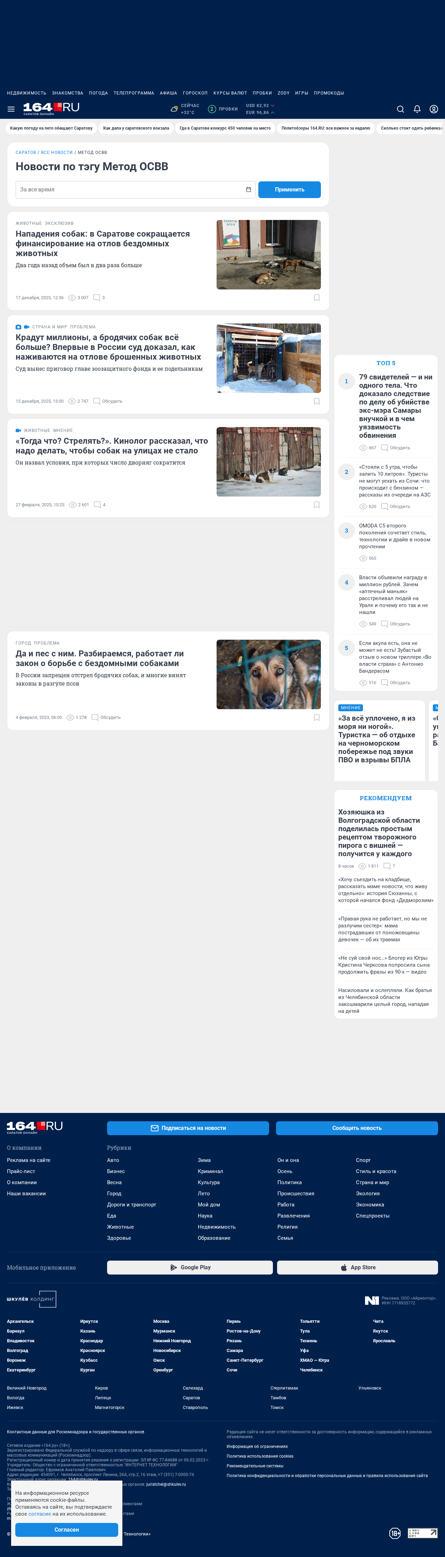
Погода (98, 93)
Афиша (168, 93)
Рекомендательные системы (255, 1466)
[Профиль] (434, 109)
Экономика (370, 1205)
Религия (287, 1227)
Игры (301, 93)
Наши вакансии (26, 1193)
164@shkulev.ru (83, 1479)
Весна (114, 1182)
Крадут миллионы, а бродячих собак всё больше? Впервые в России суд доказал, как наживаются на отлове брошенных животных (108, 347)
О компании (22, 1182)
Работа (285, 1205)
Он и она (288, 1160)
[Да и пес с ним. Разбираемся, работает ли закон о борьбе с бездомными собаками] (269, 674)
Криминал (210, 1171)
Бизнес (116, 1171)
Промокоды (329, 93)
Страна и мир (372, 1182)
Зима (204, 1160)
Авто (113, 1160)
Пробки (262, 93)
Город (114, 1193)
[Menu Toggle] (11, 109)
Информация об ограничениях (257, 1446)
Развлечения (293, 1216)
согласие (40, 1514)
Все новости (57, 152)
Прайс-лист (21, 1171)
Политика (289, 1182)
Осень (284, 1171)
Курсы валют (230, 93)
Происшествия (295, 1193)
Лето (204, 1193)
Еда (111, 1216)
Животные (120, 1227)
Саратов (26, 152)
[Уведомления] (417, 109)
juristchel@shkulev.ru (166, 1484)
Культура (209, 1182)
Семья (285, 1238)
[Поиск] (400, 109)
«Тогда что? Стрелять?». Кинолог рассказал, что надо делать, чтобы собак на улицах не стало (112, 446)
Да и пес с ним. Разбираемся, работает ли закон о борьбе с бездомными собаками (100, 658)
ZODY (284, 93)
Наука (205, 1216)
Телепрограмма (134, 93)
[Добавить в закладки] (317, 298)
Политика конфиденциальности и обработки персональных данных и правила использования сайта (327, 1475)
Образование (214, 1238)
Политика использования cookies (260, 1456)
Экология (368, 1193)
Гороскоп (195, 93)
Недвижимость (27, 93)
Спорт (363, 1160)
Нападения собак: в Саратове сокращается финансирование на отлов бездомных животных (103, 243)
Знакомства (67, 93)
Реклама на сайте (28, 1160)
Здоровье (119, 1238)
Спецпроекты (373, 1216)
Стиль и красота (376, 1171)
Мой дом (209, 1205)
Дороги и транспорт (131, 1205)
